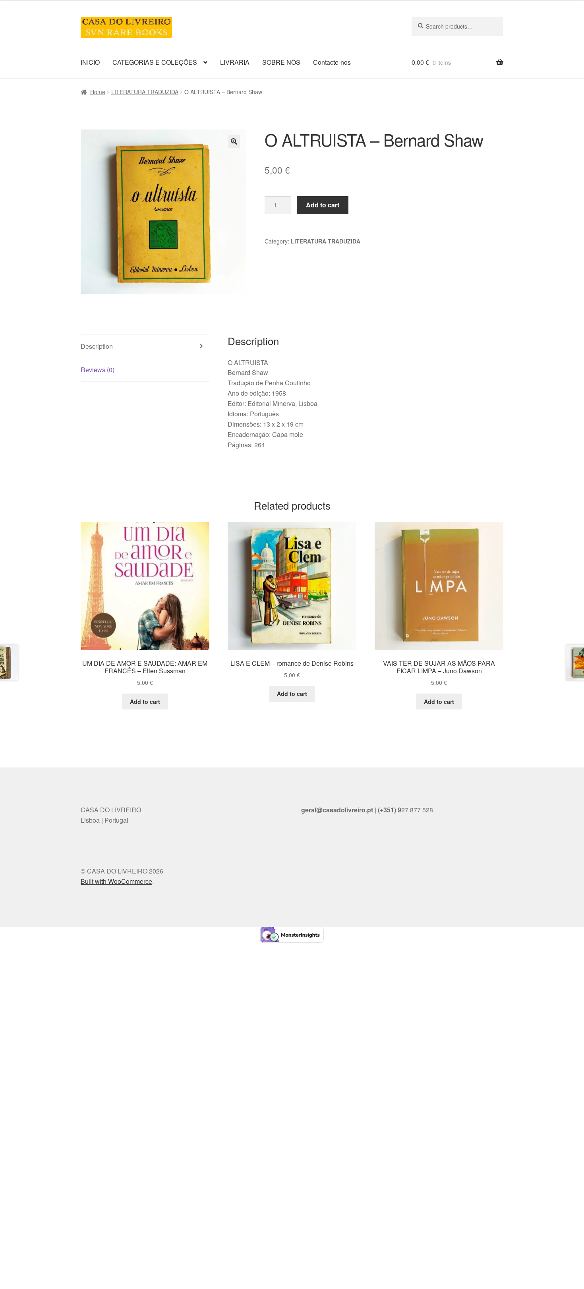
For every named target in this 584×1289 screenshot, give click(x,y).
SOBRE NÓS (281, 62)
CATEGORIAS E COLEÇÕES (154, 62)
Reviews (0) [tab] (97, 369)
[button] (234, 141)
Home (97, 92)
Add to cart (322, 204)
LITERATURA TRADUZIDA (144, 92)
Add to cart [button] (145, 701)
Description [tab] (97, 346)
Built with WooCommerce (116, 881)
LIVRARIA (234, 62)
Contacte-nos (332, 62)
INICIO (90, 62)
